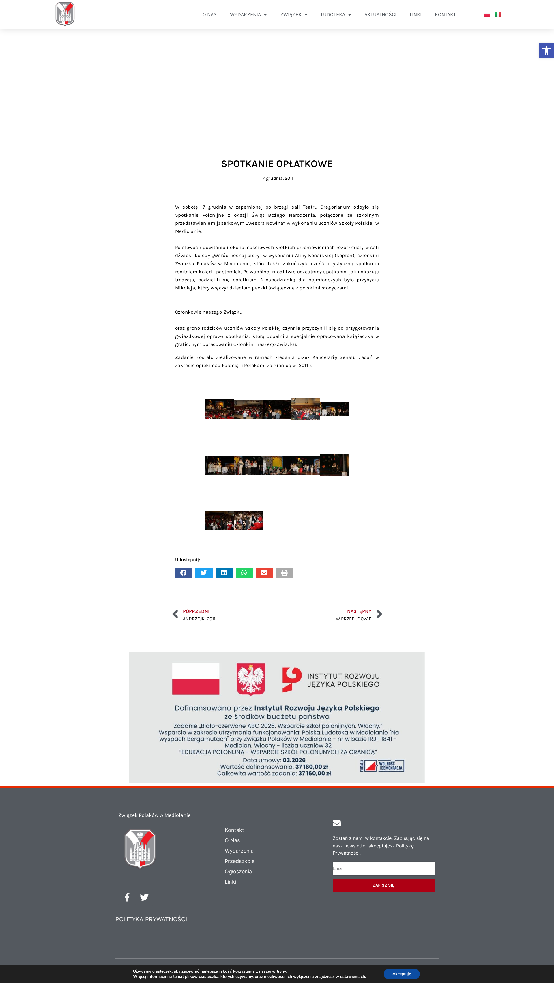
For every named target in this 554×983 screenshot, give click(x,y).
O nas (210, 14)
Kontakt (445, 14)
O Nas (232, 840)
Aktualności (380, 14)
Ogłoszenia (238, 871)
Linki (416, 14)
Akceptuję (401, 974)
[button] (546, 50)
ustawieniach (352, 976)
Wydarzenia (239, 851)
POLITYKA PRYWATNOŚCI (151, 919)
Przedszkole (239, 861)
